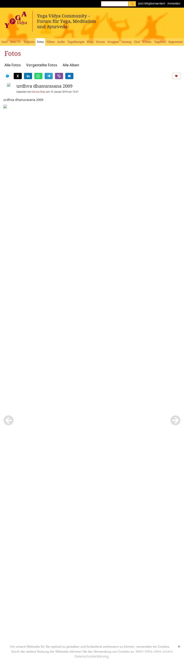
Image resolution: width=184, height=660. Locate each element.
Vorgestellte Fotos (41, 65)
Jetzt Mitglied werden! (151, 3)
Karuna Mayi (39, 91)
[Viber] (59, 76)
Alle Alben (71, 65)
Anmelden (173, 3)
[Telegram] (49, 76)
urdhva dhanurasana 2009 (44, 86)
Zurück (8, 420)
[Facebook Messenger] (7, 76)
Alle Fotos (12, 65)
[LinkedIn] (28, 76)
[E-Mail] (69, 76)
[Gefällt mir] (176, 76)
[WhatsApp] (38, 76)
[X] (18, 76)
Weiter (175, 420)
